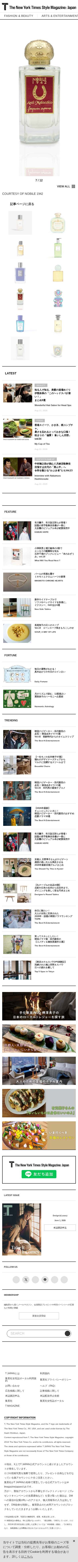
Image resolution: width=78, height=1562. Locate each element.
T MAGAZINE (12, 1405)
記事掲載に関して (49, 1390)
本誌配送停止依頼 (49, 1395)
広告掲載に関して (14, 1390)
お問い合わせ (12, 1385)
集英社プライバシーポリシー (55, 1379)
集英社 (8, 1400)
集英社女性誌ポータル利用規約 (20, 1379)
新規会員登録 (39, 1316)
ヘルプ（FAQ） (48, 1385)
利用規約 (45, 1373)
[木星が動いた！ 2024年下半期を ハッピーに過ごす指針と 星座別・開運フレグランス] (39, 204)
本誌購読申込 (60, 1227)
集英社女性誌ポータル (52, 1400)
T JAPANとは (12, 1373)
